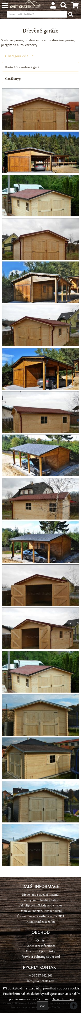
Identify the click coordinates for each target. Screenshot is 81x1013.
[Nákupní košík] (75, 6)
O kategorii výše (16, 55)
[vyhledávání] (63, 6)
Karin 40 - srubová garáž (23, 67)
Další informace (63, 999)
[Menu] (5, 5)
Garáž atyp (13, 78)
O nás (40, 940)
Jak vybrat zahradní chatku (40, 900)
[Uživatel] (53, 6)
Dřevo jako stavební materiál (40, 894)
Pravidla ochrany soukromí (40, 956)
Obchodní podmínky (40, 951)
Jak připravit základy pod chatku (40, 905)
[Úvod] (25, 7)
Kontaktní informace (40, 945)
